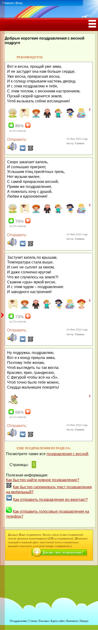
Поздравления (18, 621)
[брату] (35, 116)
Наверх (84, 621)
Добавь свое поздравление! (62, 552)
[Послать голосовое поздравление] (12, 150)
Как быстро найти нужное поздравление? (42, 480)
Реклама (44, 621)
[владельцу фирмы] (46, 116)
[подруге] (12, 403)
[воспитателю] (81, 116)
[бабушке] (12, 116)
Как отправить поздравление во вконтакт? (50, 500)
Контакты (72, 621)
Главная (8, 3)
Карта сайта (57, 621)
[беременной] (24, 116)
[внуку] (58, 116)
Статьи (33, 621)
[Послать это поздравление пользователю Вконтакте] (23, 150)
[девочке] (81, 307)
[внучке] (69, 116)
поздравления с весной (67, 454)
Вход (19, 3)
